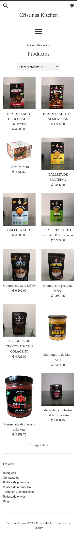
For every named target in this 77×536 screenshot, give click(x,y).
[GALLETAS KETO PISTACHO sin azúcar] (57, 209)
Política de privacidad (16, 482)
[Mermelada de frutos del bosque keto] (57, 389)
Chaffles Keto (19, 167)
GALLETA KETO (19, 230)
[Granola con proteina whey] (57, 265)
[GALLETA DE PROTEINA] (57, 154)
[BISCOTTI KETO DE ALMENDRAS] (57, 93)
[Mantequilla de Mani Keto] (57, 327)
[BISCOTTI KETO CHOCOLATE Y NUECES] (19, 93)
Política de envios (14, 496)
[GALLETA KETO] (19, 209)
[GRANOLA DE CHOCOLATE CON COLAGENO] (19, 320)
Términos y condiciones (18, 491)
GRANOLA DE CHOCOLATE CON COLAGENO (19, 346)
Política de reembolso (17, 487)
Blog (6, 501)
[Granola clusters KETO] (19, 265)
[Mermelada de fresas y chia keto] (19, 396)
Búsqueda (9, 473)
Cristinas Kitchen (38, 15)
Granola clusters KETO (19, 286)
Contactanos (11, 477)
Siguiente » (41, 445)
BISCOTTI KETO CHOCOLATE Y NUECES (19, 119)
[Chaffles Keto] (19, 150)
